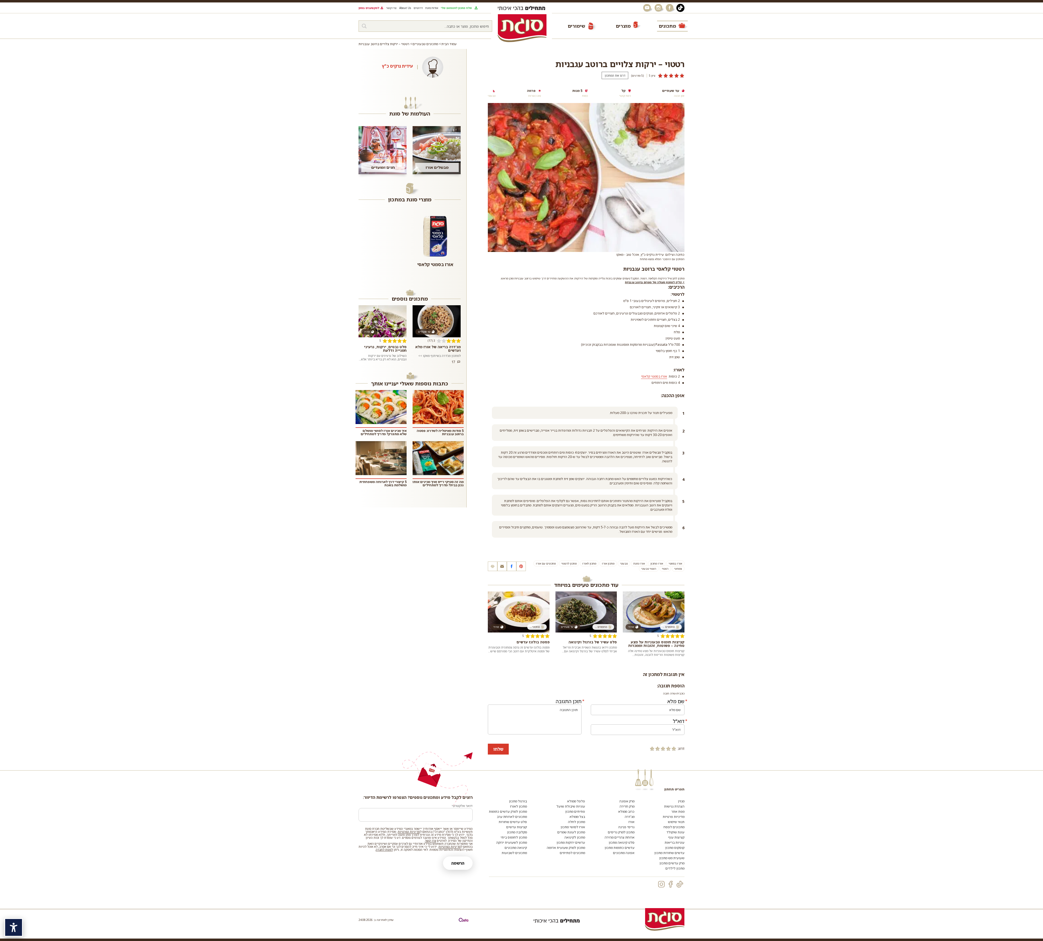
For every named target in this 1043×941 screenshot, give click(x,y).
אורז (631, 822)
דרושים (418, 8)
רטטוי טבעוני (648, 569)
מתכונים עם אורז (546, 563)
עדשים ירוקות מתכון (571, 842)
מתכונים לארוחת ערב (512, 816)
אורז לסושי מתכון (573, 827)
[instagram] (661, 884)
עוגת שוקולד (675, 832)
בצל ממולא (577, 816)
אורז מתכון (657, 563)
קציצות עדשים (516, 827)
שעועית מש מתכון (671, 858)
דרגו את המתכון (615, 75)
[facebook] (670, 884)
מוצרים (623, 26)
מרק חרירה (627, 806)
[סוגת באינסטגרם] (659, 7)
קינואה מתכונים (516, 847)
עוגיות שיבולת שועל (571, 806)
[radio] (673, 748)
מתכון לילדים (674, 868)
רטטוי (665, 569)
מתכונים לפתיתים (572, 852)
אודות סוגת (431, 8)
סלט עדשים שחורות (513, 822)
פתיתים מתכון (575, 811)
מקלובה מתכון (517, 832)
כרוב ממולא (626, 811)
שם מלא (675, 701)
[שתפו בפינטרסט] (521, 566)
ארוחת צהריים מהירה (619, 837)
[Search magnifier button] (364, 26)
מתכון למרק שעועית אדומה (566, 847)
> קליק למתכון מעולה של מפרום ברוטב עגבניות (654, 282)
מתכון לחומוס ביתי (514, 837)
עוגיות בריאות (674, 842)
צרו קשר (391, 8)
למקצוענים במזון (369, 8)
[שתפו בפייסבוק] (511, 566)
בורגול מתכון (518, 801)
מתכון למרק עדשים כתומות (508, 811)
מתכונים (667, 26)
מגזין (681, 801)
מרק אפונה (626, 801)
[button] (502, 566)
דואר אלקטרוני (462, 805)
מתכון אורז (608, 563)
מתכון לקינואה (574, 837)
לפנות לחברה (384, 849)
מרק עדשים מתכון (671, 863)
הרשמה (457, 863)
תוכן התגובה (569, 701)
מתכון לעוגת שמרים (571, 832)
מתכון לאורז (589, 563)
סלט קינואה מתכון (621, 842)
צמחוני (678, 569)
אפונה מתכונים (623, 852)
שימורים (576, 26)
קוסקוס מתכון (674, 847)
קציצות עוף (676, 837)
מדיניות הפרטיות (409, 832)
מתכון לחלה (576, 822)
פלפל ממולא (576, 801)
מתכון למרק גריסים (621, 832)
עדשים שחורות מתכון (669, 852)
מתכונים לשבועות (514, 852)
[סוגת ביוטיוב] (647, 7)
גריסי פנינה (626, 827)
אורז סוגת (639, 563)
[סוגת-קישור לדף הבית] (522, 28)
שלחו (498, 749)
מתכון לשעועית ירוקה (511, 842)
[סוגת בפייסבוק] (670, 7)
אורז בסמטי (675, 563)
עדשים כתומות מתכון (619, 847)
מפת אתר (677, 811)
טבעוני (624, 563)
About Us (405, 8)
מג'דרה (629, 816)
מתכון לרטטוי (569, 563)
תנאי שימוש (676, 822)
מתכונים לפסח (674, 827)
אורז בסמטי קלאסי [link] (654, 376)
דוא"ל (678, 721)
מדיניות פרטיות (673, 816)
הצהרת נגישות (674, 806)
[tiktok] (679, 884)
